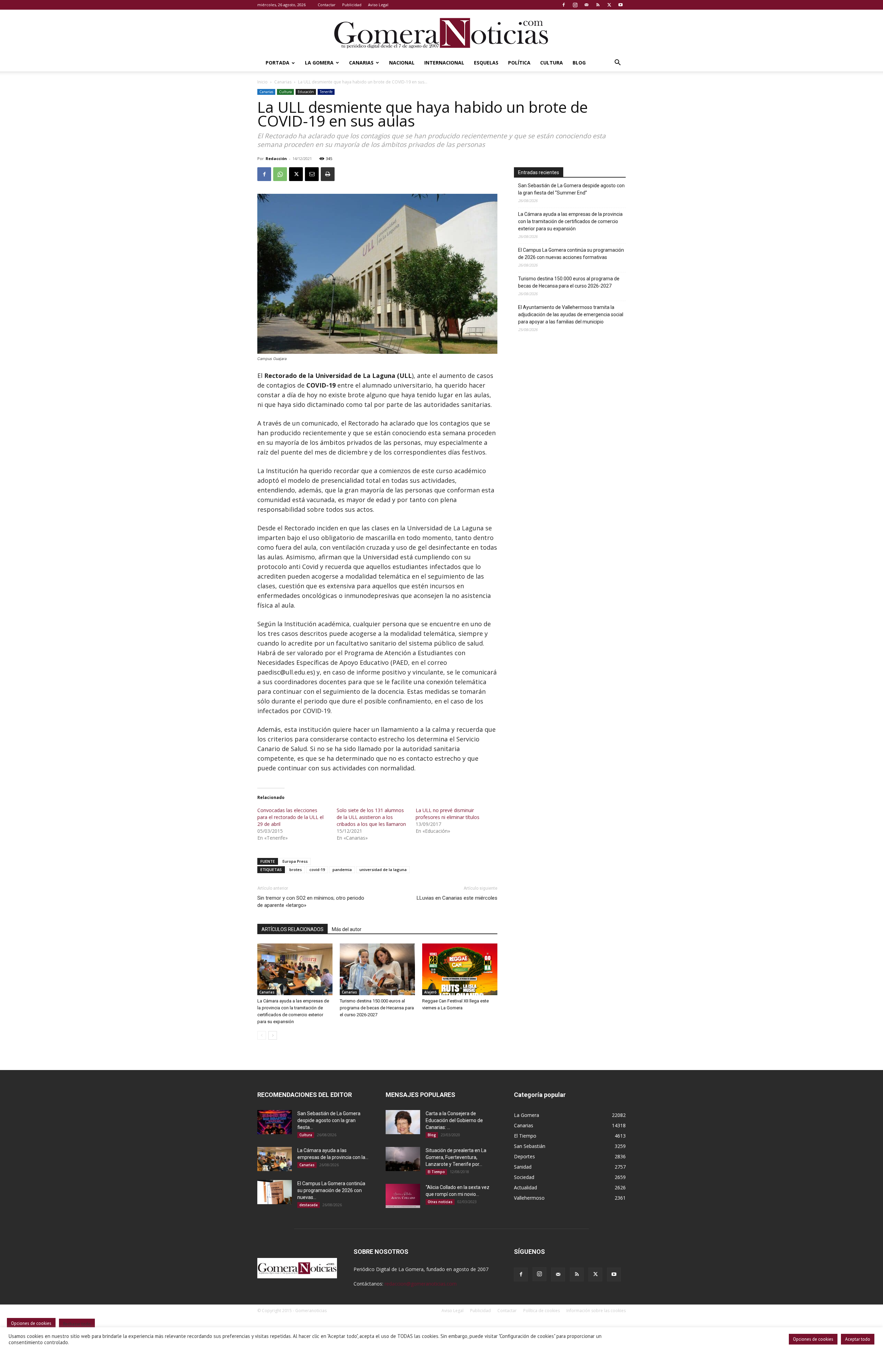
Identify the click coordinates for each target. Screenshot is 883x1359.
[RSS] (598, 5)
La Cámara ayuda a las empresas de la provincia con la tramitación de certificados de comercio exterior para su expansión (570, 221)
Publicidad (351, 4)
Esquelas (486, 62)
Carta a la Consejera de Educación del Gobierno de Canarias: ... (454, 1120)
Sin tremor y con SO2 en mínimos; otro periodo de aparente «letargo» (310, 901)
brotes (295, 869)
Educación (306, 91)
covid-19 (317, 869)
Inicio (262, 82)
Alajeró (430, 992)
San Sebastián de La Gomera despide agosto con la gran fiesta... (328, 1120)
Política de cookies (541, 1310)
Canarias (361, 62)
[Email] (312, 174)
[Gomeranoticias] (441, 32)
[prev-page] (261, 1035)
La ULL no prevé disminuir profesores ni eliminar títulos (447, 813)
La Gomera (319, 62)
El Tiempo (436, 1171)
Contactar (327, 4)
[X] (609, 5)
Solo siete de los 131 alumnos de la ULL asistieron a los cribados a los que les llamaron (371, 817)
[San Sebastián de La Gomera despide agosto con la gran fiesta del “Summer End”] (274, 1122)
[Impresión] (328, 174)
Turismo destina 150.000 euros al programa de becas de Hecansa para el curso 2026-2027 (377, 1007)
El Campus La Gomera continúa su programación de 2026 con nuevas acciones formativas (571, 253)
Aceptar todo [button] (857, 1339)
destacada (308, 1204)
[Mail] (586, 5)
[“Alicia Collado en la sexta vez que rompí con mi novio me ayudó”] (403, 1196)
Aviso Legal (378, 4)
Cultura (551, 62)
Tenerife (326, 91)
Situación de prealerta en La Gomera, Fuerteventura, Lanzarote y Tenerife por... (456, 1157)
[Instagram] (575, 5)
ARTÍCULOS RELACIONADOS (292, 929)
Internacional (444, 62)
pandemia (342, 869)
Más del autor (346, 929)
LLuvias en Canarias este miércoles (457, 898)
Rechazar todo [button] (77, 1324)
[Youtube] (620, 5)
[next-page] (272, 1035)
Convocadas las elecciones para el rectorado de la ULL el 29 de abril (290, 817)
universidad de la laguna (383, 869)
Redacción (276, 158)
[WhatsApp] (280, 174)
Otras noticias (440, 1201)
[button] (617, 63)
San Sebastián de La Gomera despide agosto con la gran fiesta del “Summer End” (571, 189)
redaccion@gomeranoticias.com (421, 1283)
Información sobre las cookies (596, 1310)
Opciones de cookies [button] (813, 1339)
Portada (277, 62)
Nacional (402, 62)
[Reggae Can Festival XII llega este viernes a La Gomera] (459, 969)
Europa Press (295, 861)
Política (519, 62)
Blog (579, 62)
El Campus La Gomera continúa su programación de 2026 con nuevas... (331, 1190)
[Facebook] (563, 5)
